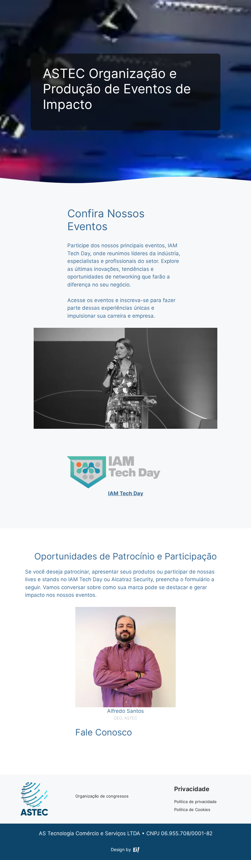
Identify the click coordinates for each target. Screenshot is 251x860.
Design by (121, 849)
